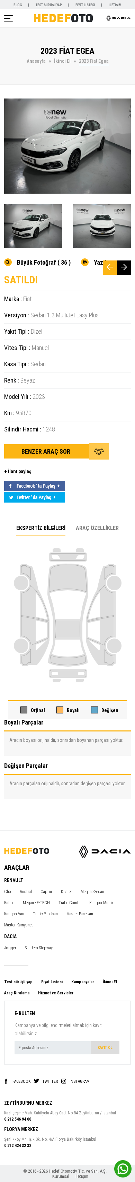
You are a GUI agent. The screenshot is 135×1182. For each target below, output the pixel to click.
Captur (46, 892)
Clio (7, 892)
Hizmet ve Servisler (56, 993)
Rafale (9, 903)
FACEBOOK (21, 1081)
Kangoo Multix (101, 903)
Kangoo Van (14, 914)
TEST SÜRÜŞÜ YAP (49, 5)
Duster (66, 892)
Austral (26, 892)
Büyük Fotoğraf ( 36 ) (44, 262)
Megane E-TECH (36, 903)
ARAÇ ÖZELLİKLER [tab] (97, 528)
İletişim (81, 1176)
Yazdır (102, 262)
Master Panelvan (79, 914)
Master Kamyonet (18, 925)
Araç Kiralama (16, 993)
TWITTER (50, 1081)
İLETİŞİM (115, 5)
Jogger (10, 948)
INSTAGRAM (80, 1081)
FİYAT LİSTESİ (85, 5)
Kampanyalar (82, 982)
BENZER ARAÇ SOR (46, 451)
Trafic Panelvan (45, 914)
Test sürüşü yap (18, 982)
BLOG (18, 5)
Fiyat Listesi (52, 982)
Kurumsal (61, 1176)
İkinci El (110, 982)
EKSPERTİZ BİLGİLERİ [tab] (40, 528)
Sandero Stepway (39, 948)
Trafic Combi (69, 903)
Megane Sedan (92, 892)
